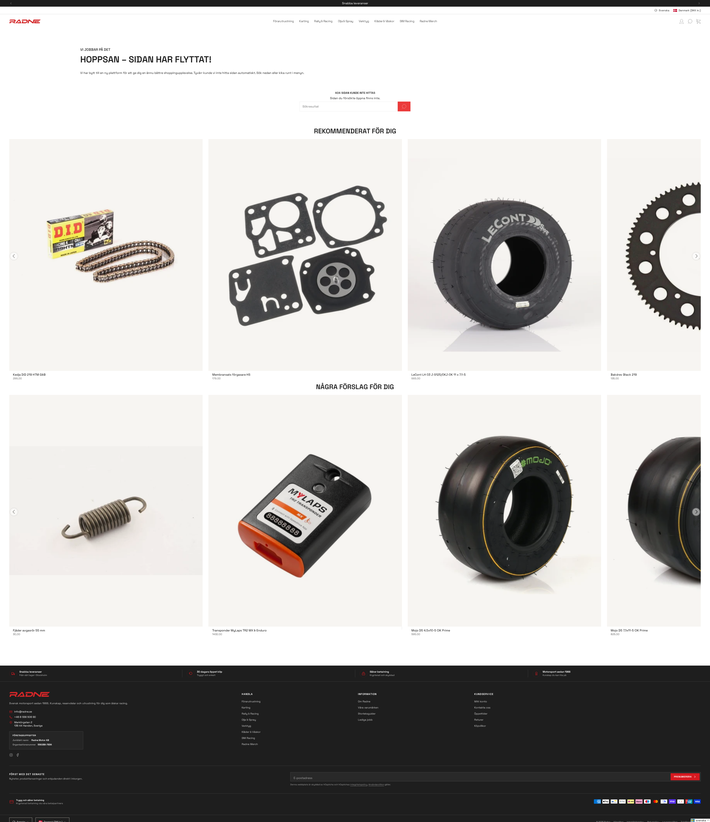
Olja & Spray (249, 719)
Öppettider (480, 713)
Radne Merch (250, 744)
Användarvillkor (376, 784)
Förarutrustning (251, 701)
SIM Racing (248, 738)
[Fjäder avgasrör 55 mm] (106, 511)
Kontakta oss (482, 707)
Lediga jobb (365, 719)
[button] (283, 21)
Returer (478, 719)
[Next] (699, 3)
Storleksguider (367, 713)
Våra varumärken (368, 707)
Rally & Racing (250, 713)
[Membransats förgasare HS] (305, 255)
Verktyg (246, 725)
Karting (246, 707)
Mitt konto (480, 701)
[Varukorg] (698, 21)
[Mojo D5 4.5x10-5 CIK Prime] (504, 511)
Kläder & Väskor (251, 732)
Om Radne (364, 701)
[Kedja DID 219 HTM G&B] (106, 255)
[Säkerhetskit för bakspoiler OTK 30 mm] (504, 255)
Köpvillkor (480, 725)
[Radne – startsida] (29, 694)
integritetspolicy (358, 784)
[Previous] (11, 3)
